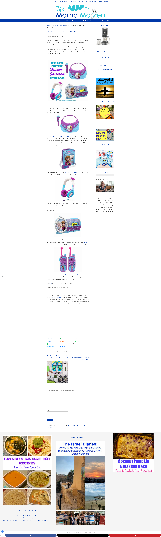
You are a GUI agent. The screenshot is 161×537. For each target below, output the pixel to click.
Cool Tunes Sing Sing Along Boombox (59, 136)
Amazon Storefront (101, 65)
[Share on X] (2, 262)
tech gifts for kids (83, 351)
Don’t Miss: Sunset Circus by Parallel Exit (27, 515)
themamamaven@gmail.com (103, 51)
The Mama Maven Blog (80, 11)
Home (48, 25)
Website (48, 415)
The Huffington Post (57, 297)
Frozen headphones (57, 351)
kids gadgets (67, 351)
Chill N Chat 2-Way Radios (72, 275)
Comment (49, 393)
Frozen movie (62, 351)
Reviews (56, 25)
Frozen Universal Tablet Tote (71, 172)
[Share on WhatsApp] (2, 272)
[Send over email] (2, 269)
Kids (52, 25)
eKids (50, 283)
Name (48, 406)
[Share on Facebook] (2, 259)
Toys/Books (63, 25)
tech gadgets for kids (76, 351)
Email (48, 410)
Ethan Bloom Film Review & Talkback (27, 513)
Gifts (68, 25)
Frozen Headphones (72, 206)
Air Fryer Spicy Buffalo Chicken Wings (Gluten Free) (27, 518)
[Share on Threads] (2, 274)
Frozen (52, 351)
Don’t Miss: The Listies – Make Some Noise (27, 510)
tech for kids (71, 351)
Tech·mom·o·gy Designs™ (91, 532)
